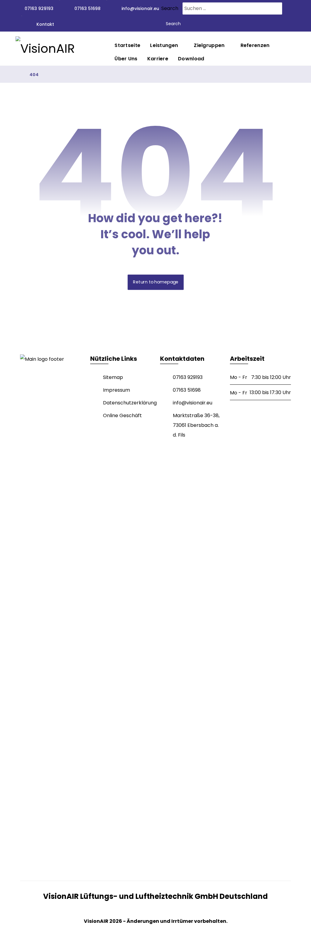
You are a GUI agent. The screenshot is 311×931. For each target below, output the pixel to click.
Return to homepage (155, 282)
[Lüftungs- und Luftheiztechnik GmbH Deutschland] (61, 48)
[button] (26, 864)
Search (169, 8)
